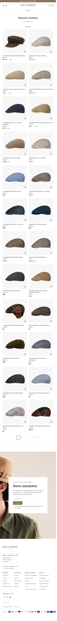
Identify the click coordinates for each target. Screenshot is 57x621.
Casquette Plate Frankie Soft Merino (39, 325)
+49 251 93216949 (9, 568)
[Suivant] (38, 437)
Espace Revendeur (44, 583)
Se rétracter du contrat (30, 589)
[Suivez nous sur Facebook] (4, 597)
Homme (5, 581)
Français (17, 606)
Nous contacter (18, 581)
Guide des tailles (43, 586)
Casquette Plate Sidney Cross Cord (13, 224)
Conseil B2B (42, 578)
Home (24, 21)
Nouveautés (6, 575)
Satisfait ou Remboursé (30, 583)
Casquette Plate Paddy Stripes (37, 257)
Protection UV (6, 583)
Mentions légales (29, 578)
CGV (26, 586)
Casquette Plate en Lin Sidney (37, 56)
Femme (5, 578)
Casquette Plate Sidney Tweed (11, 291)
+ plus (9, 59)
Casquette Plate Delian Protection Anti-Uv (41, 89)
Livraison (27, 581)
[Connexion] (49, 5)
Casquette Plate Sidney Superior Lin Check (13, 427)
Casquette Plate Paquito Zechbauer (39, 393)
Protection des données (31, 575)
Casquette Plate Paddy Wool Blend (13, 257)
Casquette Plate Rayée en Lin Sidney (39, 191)
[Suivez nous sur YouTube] (10, 597)
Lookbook (16, 583)
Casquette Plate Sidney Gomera (12, 191)
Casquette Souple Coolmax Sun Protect (14, 89)
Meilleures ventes (7, 586)
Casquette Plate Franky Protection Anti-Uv (41, 123)
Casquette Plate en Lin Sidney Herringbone (37, 359)
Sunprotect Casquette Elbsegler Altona (14, 56)
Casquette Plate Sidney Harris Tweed (39, 426)
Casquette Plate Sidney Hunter (37, 224)
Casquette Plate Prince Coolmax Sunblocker (12, 123)
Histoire (16, 575)
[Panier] (52, 5)
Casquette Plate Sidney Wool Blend (13, 393)
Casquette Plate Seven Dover (11, 358)
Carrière (16, 578)
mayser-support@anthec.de (11, 566)
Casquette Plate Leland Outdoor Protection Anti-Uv (38, 291)
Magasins (16, 586)
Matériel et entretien (44, 581)
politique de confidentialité (24, 506)
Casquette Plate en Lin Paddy (37, 158)
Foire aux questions (44, 575)
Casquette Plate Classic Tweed (11, 158)
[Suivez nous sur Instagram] (7, 597)
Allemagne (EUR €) (8, 606)
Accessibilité (42, 589)
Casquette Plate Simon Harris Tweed (13, 325)
